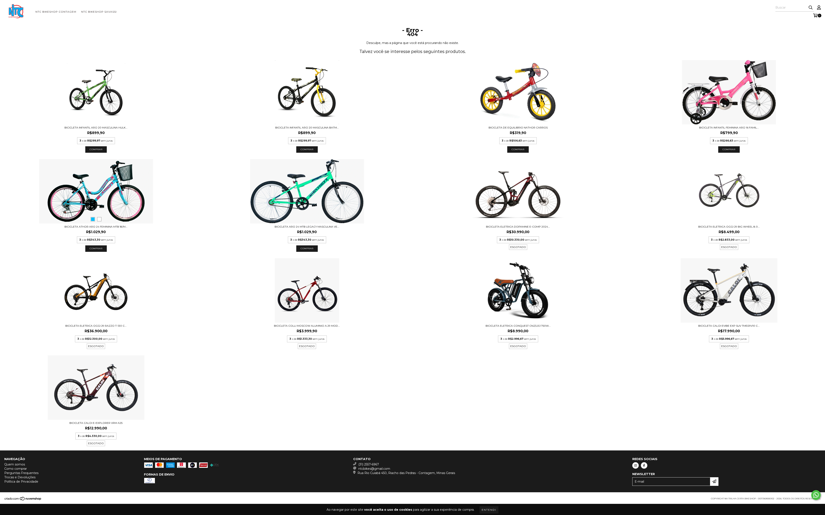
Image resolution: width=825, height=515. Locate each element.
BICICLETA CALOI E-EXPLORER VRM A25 (95, 422)
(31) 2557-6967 (368, 464)
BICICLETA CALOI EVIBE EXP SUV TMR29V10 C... (729, 325)
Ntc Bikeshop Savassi (99, 11)
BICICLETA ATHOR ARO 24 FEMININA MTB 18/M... (95, 226)
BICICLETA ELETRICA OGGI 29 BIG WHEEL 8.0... (729, 226)
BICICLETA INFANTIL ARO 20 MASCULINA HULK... (95, 127)
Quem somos (14, 464)
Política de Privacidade (21, 481)
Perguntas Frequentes (21, 473)
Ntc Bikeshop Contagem (55, 11)
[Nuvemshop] (23, 499)
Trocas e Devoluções (19, 477)
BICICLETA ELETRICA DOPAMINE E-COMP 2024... (518, 226)
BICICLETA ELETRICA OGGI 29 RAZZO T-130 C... (96, 325)
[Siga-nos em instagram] (635, 465)
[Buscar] (810, 8)
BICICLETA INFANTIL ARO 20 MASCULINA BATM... (307, 127)
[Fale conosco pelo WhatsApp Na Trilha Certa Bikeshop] (816, 495)
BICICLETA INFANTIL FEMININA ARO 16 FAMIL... (729, 127)
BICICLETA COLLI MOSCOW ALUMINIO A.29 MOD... (307, 325)
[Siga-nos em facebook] (644, 465)
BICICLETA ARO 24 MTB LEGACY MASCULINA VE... (307, 226)
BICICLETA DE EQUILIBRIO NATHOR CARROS (518, 127)
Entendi (489, 509)
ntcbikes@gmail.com (374, 469)
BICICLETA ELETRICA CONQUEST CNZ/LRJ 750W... (518, 325)
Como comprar (15, 469)
